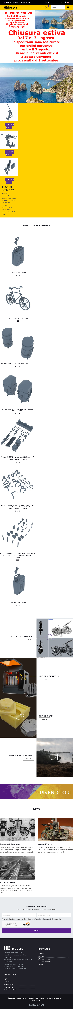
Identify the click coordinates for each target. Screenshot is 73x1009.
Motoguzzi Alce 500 (45, 844)
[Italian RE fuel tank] (17, 251)
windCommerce (52, 998)
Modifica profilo (9, 984)
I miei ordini (7, 981)
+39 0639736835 (12, 2)
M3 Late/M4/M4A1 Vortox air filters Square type (17, 410)
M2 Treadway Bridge (7, 882)
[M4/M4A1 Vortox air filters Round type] (17, 343)
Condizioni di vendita (44, 962)
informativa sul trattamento (43, 919)
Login (5, 979)
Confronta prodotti (10, 990)
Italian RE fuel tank (17, 272)
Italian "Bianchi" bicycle (17, 318)
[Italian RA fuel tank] (17, 582)
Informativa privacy (44, 959)
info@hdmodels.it (27, 2)
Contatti (40, 964)
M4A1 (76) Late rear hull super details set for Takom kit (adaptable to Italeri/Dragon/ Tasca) (17, 457)
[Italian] (17, 297)
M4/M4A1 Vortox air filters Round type (17, 363)
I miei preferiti (8, 987)
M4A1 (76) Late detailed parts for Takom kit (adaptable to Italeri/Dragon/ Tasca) (17, 555)
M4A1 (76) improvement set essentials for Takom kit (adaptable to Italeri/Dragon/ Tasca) (17, 506)
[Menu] (68, 7)
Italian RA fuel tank (17, 602)
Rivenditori (41, 956)
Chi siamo (41, 953)
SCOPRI (28, 639)
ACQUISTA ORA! (10, 126)
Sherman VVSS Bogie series (10, 844)
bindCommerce (36, 1000)
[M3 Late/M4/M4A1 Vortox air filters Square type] (17, 388)
